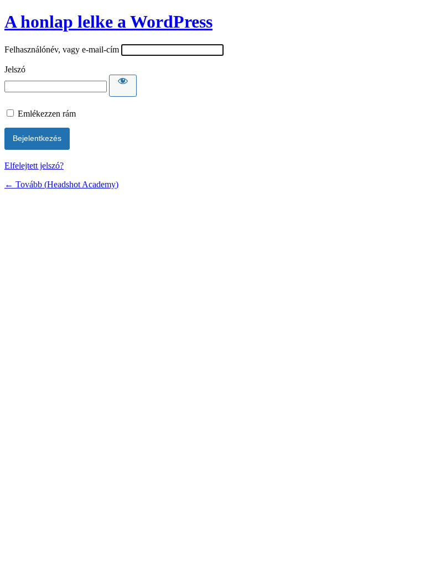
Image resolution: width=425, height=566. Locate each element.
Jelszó (14, 69)
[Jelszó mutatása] (123, 86)
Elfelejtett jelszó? (34, 165)
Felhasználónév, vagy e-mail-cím (61, 49)
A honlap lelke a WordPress (108, 22)
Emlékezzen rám (47, 113)
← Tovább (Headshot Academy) (61, 184)
